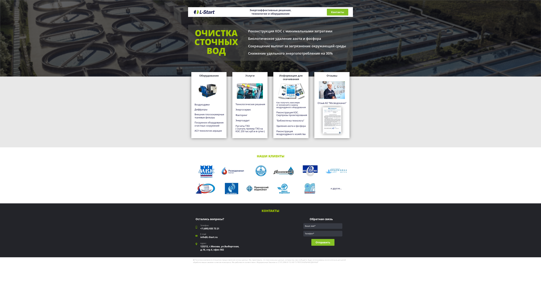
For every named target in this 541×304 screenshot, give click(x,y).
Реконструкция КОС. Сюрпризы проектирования (291, 114)
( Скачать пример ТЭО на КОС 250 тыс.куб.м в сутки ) (250, 130)
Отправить (323, 242)
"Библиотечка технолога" (290, 120)
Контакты (337, 12)
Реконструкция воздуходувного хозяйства (291, 133)
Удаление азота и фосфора (291, 126)
